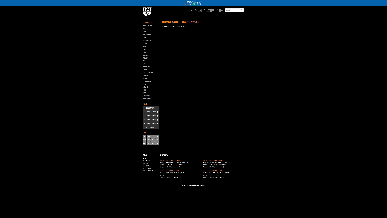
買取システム (147, 163)
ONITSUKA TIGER (147, 41)
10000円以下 (151, 108)
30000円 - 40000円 (151, 120)
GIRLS (144, 90)
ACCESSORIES (146, 96)
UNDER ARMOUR (147, 81)
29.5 (153, 144)
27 (148, 140)
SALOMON (146, 55)
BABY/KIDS (146, 87)
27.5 (153, 140)
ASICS (144, 38)
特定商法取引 (147, 166)
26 (157, 136)
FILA (144, 61)
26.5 (144, 140)
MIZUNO (145, 58)
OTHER (144, 84)
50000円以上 (151, 127)
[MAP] (188, 162)
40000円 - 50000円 (151, 124)
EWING (145, 78)
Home (144, 158)
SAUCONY (145, 64)
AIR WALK (145, 70)
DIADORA (145, 75)
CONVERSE (146, 46)
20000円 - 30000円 (151, 116)
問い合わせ (146, 160)
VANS (144, 52)
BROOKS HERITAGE (148, 73)
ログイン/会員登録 (148, 171)
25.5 (153, 136)
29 (148, 144)
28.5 (144, 144)
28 (157, 140)
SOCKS (144, 93)
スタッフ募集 (147, 168)
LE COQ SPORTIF (147, 67)
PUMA (144, 49)
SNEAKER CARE (147, 99)
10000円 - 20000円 (151, 112)
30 (157, 144)
